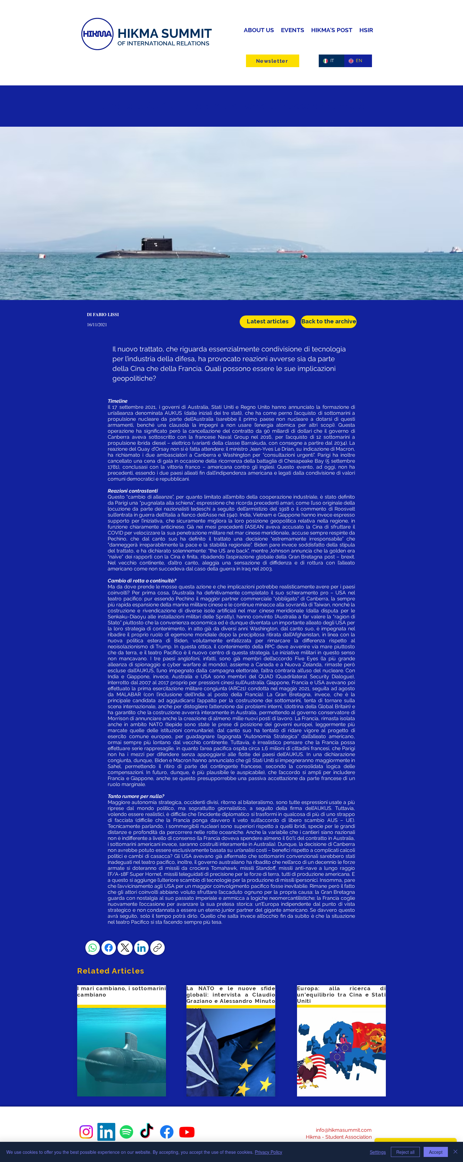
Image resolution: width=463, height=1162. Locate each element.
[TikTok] (147, 1132)
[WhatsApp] (92, 947)
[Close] (455, 1152)
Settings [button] (378, 1152)
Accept (436, 1152)
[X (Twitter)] (125, 947)
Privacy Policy (268, 1152)
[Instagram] (86, 1132)
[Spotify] (126, 1132)
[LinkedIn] (141, 947)
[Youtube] (187, 1132)
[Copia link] (157, 947)
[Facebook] (108, 947)
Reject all (405, 1152)
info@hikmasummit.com (344, 1130)
